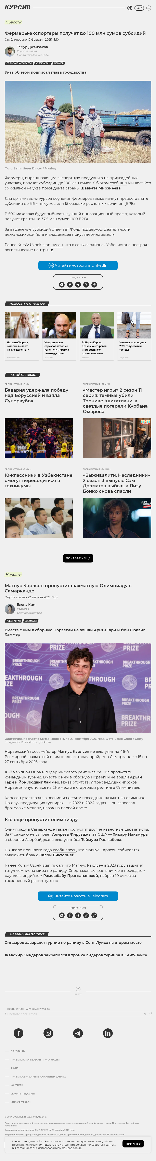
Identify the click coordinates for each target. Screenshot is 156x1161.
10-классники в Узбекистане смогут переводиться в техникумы (39, 481)
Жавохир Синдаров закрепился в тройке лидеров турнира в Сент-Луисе (76, 955)
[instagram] (48, 1033)
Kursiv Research (20, 1102)
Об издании (18, 1051)
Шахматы (31, 621)
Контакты (17, 1085)
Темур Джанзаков (32, 47)
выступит (105, 751)
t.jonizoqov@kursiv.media (33, 54)
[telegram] (78, 1033)
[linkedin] (108, 1033)
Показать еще (78, 558)
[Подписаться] (148, 1014)
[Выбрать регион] (129, 8)
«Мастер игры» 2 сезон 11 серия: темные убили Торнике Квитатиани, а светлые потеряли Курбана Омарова (115, 400)
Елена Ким (26, 605)
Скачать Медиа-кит (23, 1094)
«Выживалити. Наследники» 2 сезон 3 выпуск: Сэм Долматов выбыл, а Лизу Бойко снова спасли (116, 483)
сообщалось (64, 850)
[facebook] (18, 1033)
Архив (14, 1068)
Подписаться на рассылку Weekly (28, 1009)
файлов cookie (72, 1147)
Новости (13, 22)
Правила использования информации (35, 1060)
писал (57, 245)
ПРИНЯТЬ (133, 1143)
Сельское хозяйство (19, 63)
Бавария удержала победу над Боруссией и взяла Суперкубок (36, 395)
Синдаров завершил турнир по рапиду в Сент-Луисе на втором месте (73, 942)
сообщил (118, 183)
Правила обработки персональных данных (38, 1077)
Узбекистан (43, 63)
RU (139, 8)
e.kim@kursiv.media (29, 612)
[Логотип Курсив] (18, 7)
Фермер (59, 63)
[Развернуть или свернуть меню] (148, 8)
